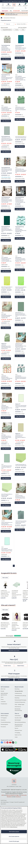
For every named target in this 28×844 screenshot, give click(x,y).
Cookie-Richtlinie (13, 827)
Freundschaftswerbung (5, 722)
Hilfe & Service (18, 706)
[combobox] (12, 8)
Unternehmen (18, 715)
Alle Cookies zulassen (14, 831)
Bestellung (17, 688)
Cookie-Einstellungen (14, 841)
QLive (2, 697)
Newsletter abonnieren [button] (14, 650)
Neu (11, 10)
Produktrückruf (4, 703)
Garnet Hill (16, 802)
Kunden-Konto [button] (7, 665)
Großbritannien (12, 786)
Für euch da (3, 726)
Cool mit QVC (24, 10)
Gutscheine (3, 720)
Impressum (18, 796)
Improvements (3, 803)
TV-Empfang (17, 732)
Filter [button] (8, 24)
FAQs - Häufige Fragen (19, 704)
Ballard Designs (6, 802)
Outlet (16, 737)
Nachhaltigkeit (18, 720)
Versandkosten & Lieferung (20, 695)
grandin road (21, 802)
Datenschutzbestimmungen (12, 795)
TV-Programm (4, 717)
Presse (2, 699)
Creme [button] (16, 29)
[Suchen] (25, 8)
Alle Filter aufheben (22, 27)
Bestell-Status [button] (20, 665)
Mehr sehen (5, 577)
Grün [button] (23, 29)
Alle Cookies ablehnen (14, 836)
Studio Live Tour (18, 734)
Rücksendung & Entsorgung (20, 700)
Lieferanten (3, 701)
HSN (1, 802)
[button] (3, 5)
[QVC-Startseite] (1, 18)
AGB (2, 795)
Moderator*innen (18, 730)
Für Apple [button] (7, 679)
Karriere (16, 728)
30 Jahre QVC (16, 10)
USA (7, 786)
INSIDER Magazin (4, 715)
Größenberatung (18, 693)
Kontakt (2, 691)
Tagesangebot (5, 10)
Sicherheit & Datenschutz (20, 702)
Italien (17, 786)
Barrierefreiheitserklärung (20, 722)
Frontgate (12, 802)
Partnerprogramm (4, 724)
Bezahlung (17, 697)
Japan (20, 786)
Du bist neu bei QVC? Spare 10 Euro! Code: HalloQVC (13, 1)
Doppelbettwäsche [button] (7, 29)
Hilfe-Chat (3, 688)
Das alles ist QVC (18, 717)
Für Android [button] (21, 679)
